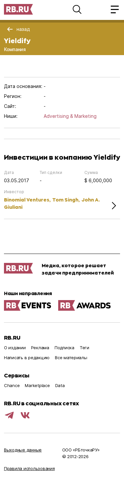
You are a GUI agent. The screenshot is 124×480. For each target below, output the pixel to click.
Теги (84, 347)
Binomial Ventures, (27, 200)
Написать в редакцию (27, 357)
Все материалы (71, 357)
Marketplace (37, 385)
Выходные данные (23, 449)
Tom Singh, (66, 200)
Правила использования (29, 468)
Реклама (40, 347)
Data (60, 385)
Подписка (64, 347)
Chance (12, 385)
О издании (15, 347)
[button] (77, 9)
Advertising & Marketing (70, 116)
